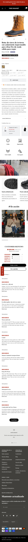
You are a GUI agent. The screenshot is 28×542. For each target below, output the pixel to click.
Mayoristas (4, 485)
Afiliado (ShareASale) (7, 482)
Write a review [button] (14, 265)
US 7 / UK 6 (13, 72)
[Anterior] (2, 39)
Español (13, 521)
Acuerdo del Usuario (6, 471)
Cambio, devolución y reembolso (21, 471)
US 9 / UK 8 (5, 75)
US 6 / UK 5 (5, 72)
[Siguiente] (25, 39)
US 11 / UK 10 (21, 75)
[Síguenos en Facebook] (3, 515)
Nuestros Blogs (5, 456)
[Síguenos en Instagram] (7, 515)
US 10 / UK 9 (13, 75)
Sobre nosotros (5, 453)
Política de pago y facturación (6, 468)
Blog (17, 456)
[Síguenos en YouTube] (13, 515)
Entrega (17, 468)
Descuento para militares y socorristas (10, 479)
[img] (5, 282)
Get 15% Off (2, 271)
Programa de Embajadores (8, 488)
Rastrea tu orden (19, 465)
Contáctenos (18, 453)
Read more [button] (4, 291)
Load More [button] (14, 420)
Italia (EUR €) (5, 521)
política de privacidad (7, 459)
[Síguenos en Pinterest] (10, 515)
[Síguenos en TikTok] (17, 515)
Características (6, 118)
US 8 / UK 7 (20, 72)
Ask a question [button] (14, 269)
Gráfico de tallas (22, 70)
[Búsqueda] (5, 8)
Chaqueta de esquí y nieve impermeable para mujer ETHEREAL (14, 127)
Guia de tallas (19, 462)
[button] (5, 58)
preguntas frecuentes (20, 459)
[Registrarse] (24, 507)
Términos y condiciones (4, 463)
